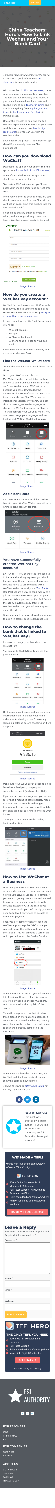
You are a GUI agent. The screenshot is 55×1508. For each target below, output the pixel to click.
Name (9, 1278)
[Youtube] (27, 1413)
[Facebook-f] (22, 1413)
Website (9, 1301)
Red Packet (43, 588)
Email (8, 1290)
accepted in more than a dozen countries (27, 314)
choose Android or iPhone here (32, 170)
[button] (22, 3)
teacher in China (35, 105)
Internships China (34, 1086)
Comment (11, 1240)
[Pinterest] (32, 1413)
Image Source (27, 286)
